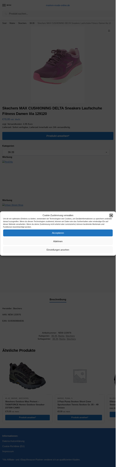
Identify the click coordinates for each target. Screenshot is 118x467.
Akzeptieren (58, 233)
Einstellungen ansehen (58, 249)
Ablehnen (58, 241)
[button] (111, 215)
